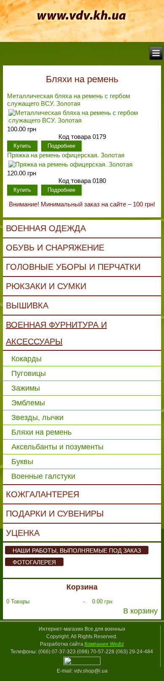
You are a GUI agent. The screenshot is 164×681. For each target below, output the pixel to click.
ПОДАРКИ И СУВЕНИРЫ (55, 513)
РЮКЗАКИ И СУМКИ (46, 286)
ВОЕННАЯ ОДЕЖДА (46, 228)
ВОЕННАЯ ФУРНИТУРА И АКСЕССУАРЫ (56, 333)
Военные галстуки (43, 476)
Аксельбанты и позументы (57, 447)
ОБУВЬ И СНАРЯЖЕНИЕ (55, 247)
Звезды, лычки (37, 417)
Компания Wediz (104, 644)
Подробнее (61, 146)
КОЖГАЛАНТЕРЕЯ (42, 494)
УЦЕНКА (23, 532)
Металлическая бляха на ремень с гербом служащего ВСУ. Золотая (68, 99)
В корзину (140, 611)
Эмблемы (28, 403)
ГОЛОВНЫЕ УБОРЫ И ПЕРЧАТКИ (73, 266)
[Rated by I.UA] (82, 663)
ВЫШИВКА (27, 305)
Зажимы (25, 388)
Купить (22, 146)
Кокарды (26, 359)
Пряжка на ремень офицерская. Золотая (65, 155)
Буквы (22, 461)
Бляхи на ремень (41, 432)
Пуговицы (28, 373)
